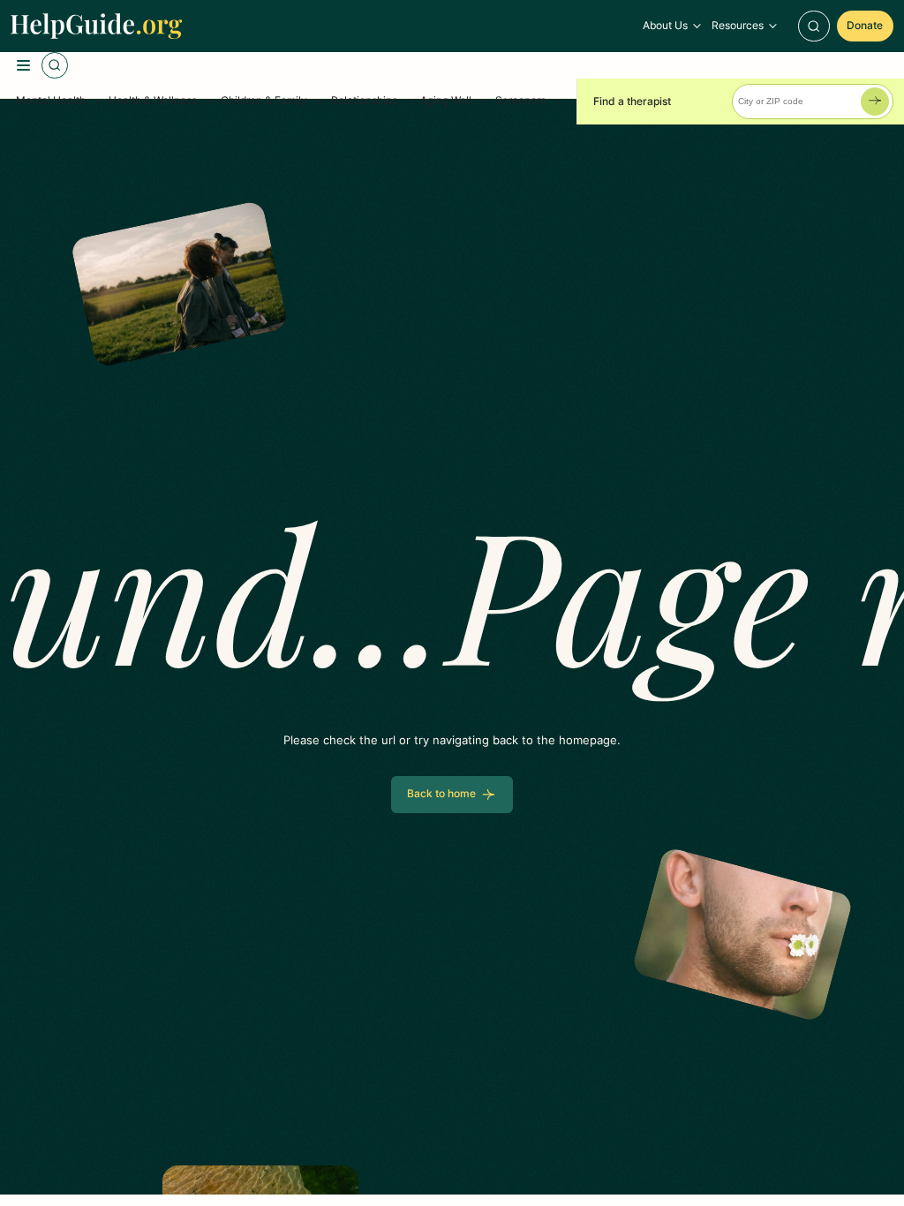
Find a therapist (632, 101)
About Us (665, 25)
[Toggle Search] (814, 26)
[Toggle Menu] (24, 65)
